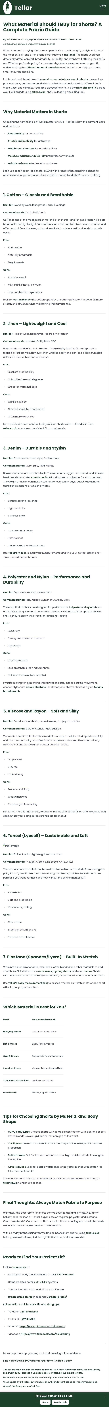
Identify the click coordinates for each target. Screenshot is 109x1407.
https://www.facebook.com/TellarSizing (45, 1334)
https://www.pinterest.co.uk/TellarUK (42, 1326)
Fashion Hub (60, 1402)
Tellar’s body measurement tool (28, 983)
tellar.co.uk (38, 92)
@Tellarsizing (30, 1311)
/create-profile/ (57, 1297)
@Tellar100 (28, 1319)
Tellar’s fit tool (17, 553)
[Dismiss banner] (105, 1395)
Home (45, 1402)
